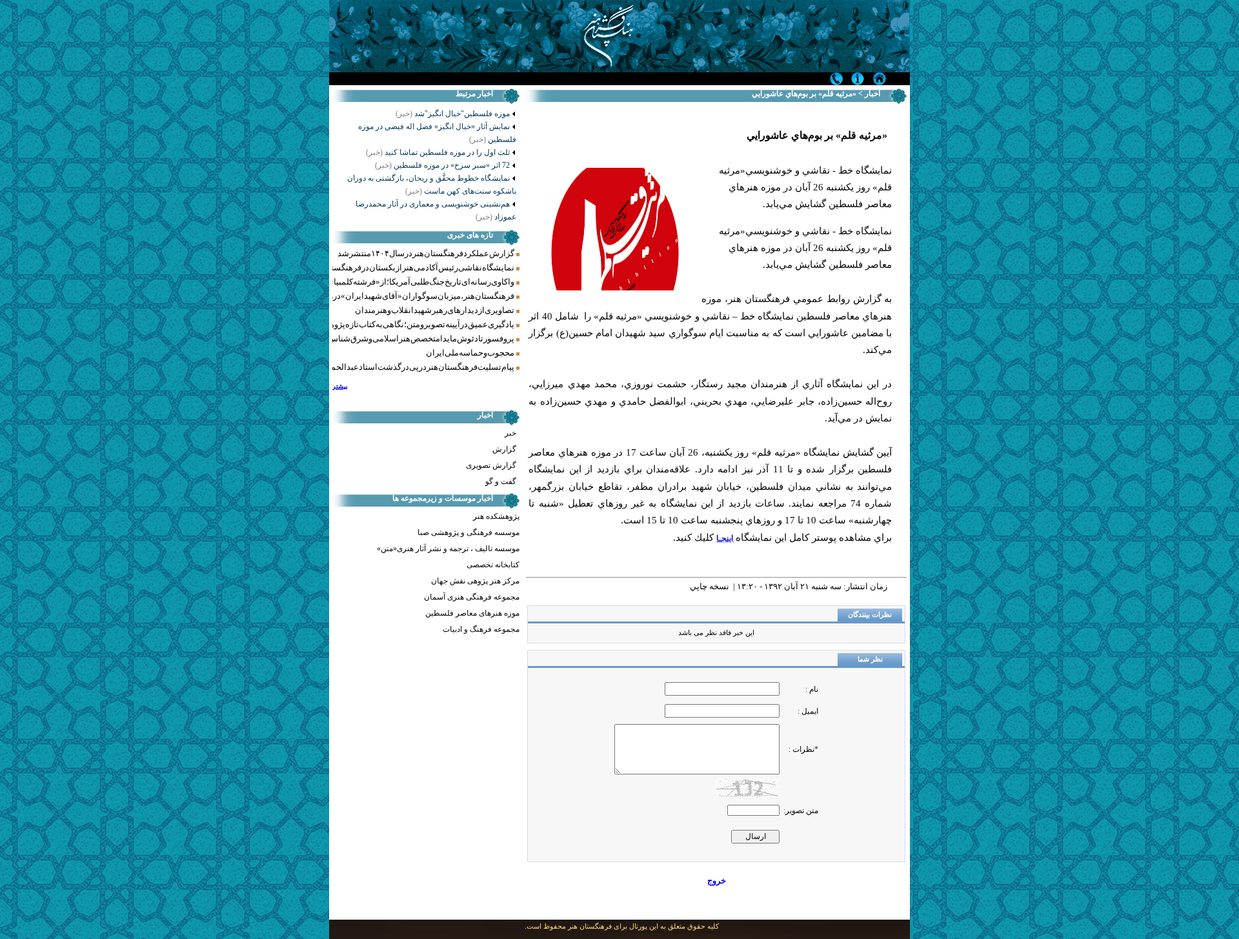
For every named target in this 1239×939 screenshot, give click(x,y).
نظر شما (870, 659)
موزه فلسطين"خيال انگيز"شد (461, 113)
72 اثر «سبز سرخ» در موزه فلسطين (442, 165)
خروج (716, 880)
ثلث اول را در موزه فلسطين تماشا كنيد (438, 152)
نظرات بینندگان (870, 614)
